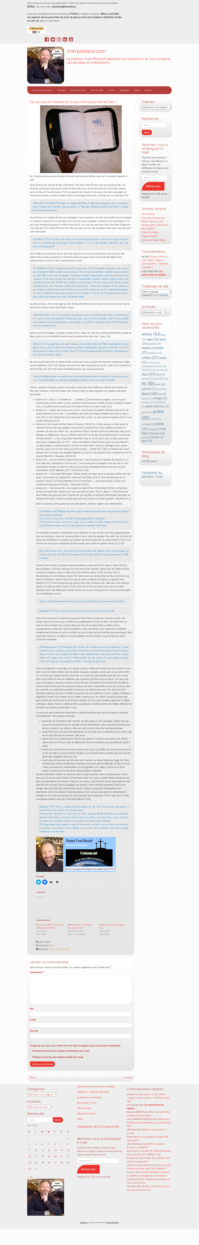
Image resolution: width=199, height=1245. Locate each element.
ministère (147, 402)
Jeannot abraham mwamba (139, 1165)
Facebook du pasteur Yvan (152, 475)
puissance (148, 424)
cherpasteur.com (86, 51)
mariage (160, 398)
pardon (152, 406)
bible (51, 949)
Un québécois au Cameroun (89, 1097)
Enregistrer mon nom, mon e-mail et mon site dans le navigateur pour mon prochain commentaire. (75, 1045)
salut (159, 433)
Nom (32, 1008)
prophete (155, 419)
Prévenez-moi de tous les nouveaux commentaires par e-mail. (61, 1050)
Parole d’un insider (150, 232)
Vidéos (137, 90)
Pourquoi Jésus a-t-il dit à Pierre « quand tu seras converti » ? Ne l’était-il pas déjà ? (155, 262)
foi (148, 383)
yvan (129, 1179)
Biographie (124, 90)
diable (163, 370)
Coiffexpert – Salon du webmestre (93, 1092)
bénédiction (155, 352)
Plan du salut (97, 90)
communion (153, 362)
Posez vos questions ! (42, 90)
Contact (148, 90)
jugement (147, 398)
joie (162, 394)
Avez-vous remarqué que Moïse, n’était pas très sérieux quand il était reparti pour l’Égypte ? (155, 223)
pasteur (147, 412)
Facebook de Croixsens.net (98, 1126)
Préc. (33, 1077)
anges (152, 339)
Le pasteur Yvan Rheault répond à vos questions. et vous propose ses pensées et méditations (119, 61)
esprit (158, 378)
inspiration (58, 949)
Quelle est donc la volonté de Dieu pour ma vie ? (80, 926)
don (160, 374)
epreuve (147, 378)
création (162, 366)
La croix (111, 90)
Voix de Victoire (84, 1108)
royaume (154, 429)
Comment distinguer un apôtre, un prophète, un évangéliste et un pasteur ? (148, 1173)
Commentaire (37, 972)
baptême (149, 348)
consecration (149, 366)
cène (146, 370)
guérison (149, 389)
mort (158, 402)
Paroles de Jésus (78, 90)
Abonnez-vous (153, 186)
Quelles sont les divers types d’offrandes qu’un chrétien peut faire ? (149, 1122)
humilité (162, 389)
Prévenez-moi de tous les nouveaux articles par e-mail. (57, 1057)
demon (154, 370)
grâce (160, 384)
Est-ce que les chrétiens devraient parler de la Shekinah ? (149, 1166)
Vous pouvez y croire (86, 1102)
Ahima (129, 1150)
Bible (51, 945)
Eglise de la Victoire (86, 1113)
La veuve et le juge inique (153, 240)
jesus (150, 393)
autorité (154, 343)
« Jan (29, 1176)
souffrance (157, 437)
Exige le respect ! (150, 236)
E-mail (33, 1019)
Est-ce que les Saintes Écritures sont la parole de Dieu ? (74, 102)
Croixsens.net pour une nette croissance (96, 1086)
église (147, 440)
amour (151, 334)
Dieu (148, 374)
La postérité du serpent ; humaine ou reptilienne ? (146, 1145)
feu (165, 379)
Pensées (61, 90)
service (145, 437)
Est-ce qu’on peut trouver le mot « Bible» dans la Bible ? (50, 926)
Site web (34, 1030)
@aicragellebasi (112, 1222)
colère (150, 357)
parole (67, 949)
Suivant (126, 1077)
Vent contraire (148, 214)
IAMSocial (84, 1222)
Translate (163, 295)
